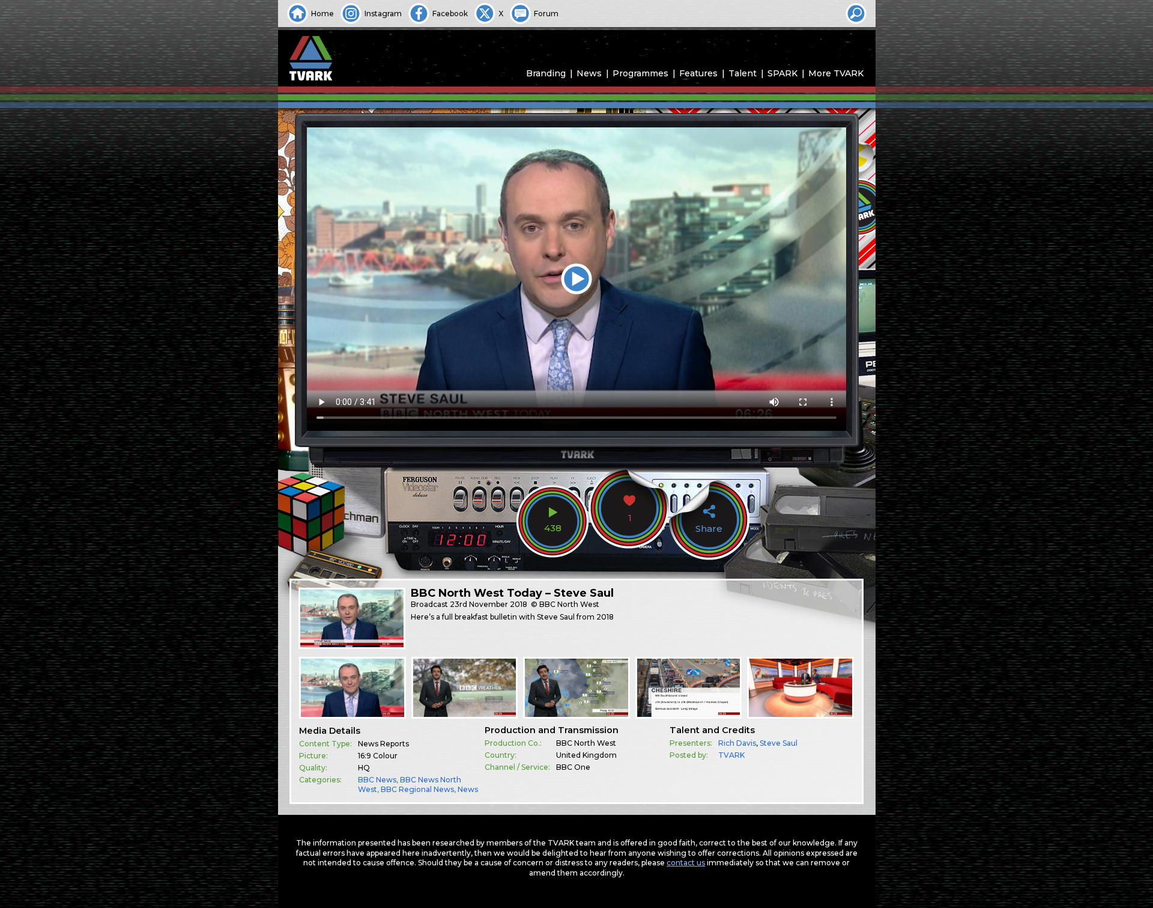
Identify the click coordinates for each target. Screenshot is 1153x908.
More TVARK (836, 73)
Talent (742, 73)
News (589, 73)
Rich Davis (737, 743)
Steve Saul (778, 743)
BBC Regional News (417, 789)
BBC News (377, 779)
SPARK (782, 73)
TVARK (731, 755)
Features (698, 73)
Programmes (640, 73)
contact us (686, 862)
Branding (546, 73)
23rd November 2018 (488, 604)
